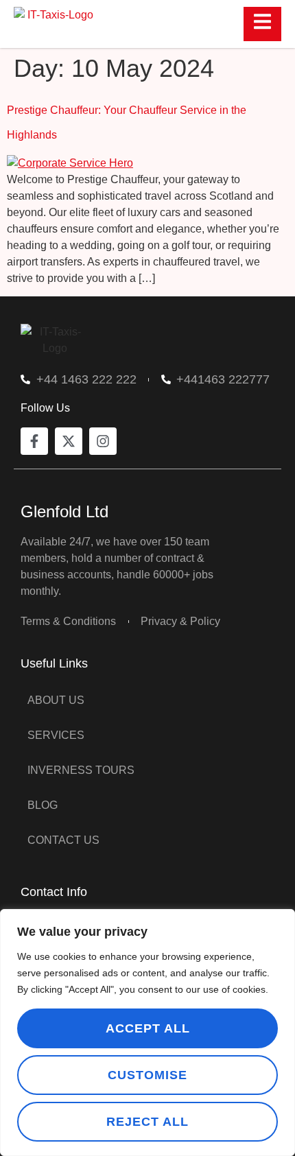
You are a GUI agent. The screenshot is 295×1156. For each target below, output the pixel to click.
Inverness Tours (80, 770)
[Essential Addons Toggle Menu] (262, 24)
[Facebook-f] (34, 441)
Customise (147, 1075)
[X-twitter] (68, 441)
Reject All (147, 1122)
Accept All (148, 1028)
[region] (147, 1032)
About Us (55, 700)
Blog (42, 805)
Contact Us (63, 840)
